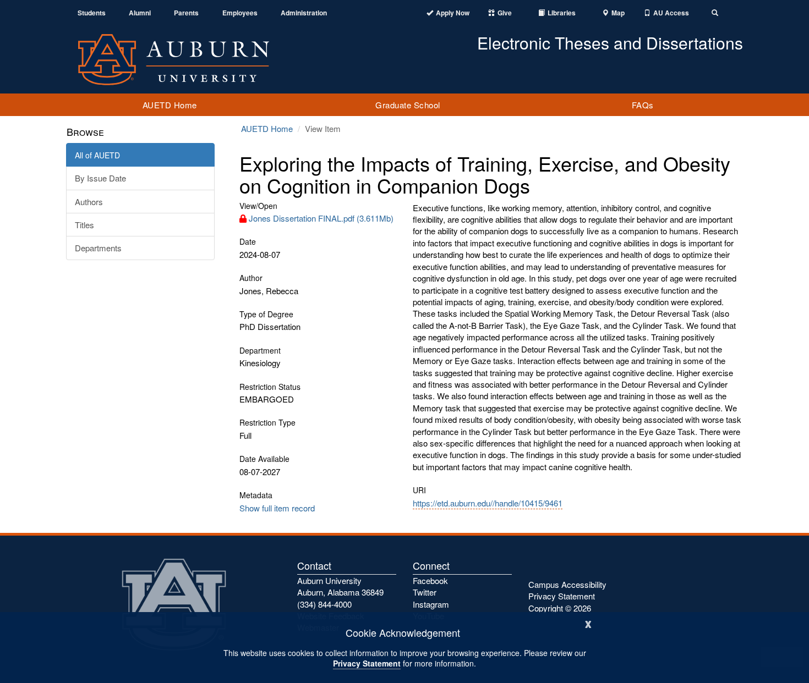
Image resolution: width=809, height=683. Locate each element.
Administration (304, 13)
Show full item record (277, 508)
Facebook (430, 580)
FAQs (643, 105)
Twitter (424, 592)
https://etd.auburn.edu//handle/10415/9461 (487, 503)
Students (92, 13)
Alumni (140, 13)
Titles (84, 224)
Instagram (431, 604)
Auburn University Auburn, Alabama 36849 (340, 586)
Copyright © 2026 (559, 608)
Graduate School (407, 105)
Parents (186, 13)
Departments (98, 248)
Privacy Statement (367, 663)
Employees (240, 13)
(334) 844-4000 (324, 604)
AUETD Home (170, 105)
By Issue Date (100, 178)
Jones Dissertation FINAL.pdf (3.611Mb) (321, 218)
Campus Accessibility (567, 584)
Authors (89, 201)
